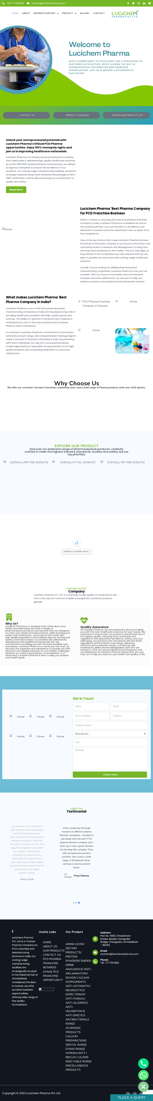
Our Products (54, 950)
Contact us (52, 955)
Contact (99, 13)
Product (67, 13)
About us (50, 946)
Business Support (45, 13)
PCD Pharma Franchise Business (52, 963)
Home (15, 13)
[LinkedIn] (144, 3)
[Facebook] (128, 3)
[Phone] (143, 1063)
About (26, 13)
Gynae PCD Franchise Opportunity (53, 976)
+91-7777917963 (15, 3)
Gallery (84, 13)
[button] (3, 63)
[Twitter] (133, 3)
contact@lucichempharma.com (49, 3)
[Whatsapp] (143, 1075)
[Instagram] (139, 3)
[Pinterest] (149, 3)
